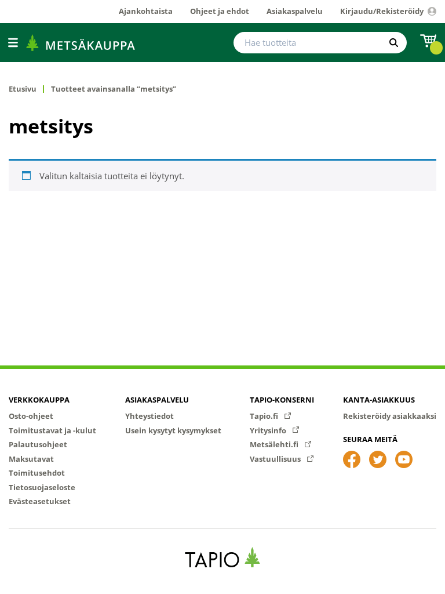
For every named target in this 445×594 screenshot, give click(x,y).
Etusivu (23, 89)
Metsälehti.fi (275, 444)
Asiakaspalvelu (157, 399)
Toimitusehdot (37, 473)
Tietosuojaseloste (42, 487)
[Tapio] (223, 557)
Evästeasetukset (40, 501)
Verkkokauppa (39, 399)
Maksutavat (31, 459)
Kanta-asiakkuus (379, 399)
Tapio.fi (265, 416)
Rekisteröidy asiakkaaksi (389, 416)
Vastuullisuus (276, 459)
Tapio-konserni (282, 399)
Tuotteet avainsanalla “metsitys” (113, 89)
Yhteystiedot (149, 416)
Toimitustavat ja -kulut (52, 430)
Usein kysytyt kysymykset (173, 430)
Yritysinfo (269, 430)
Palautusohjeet (38, 444)
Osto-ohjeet (31, 416)
